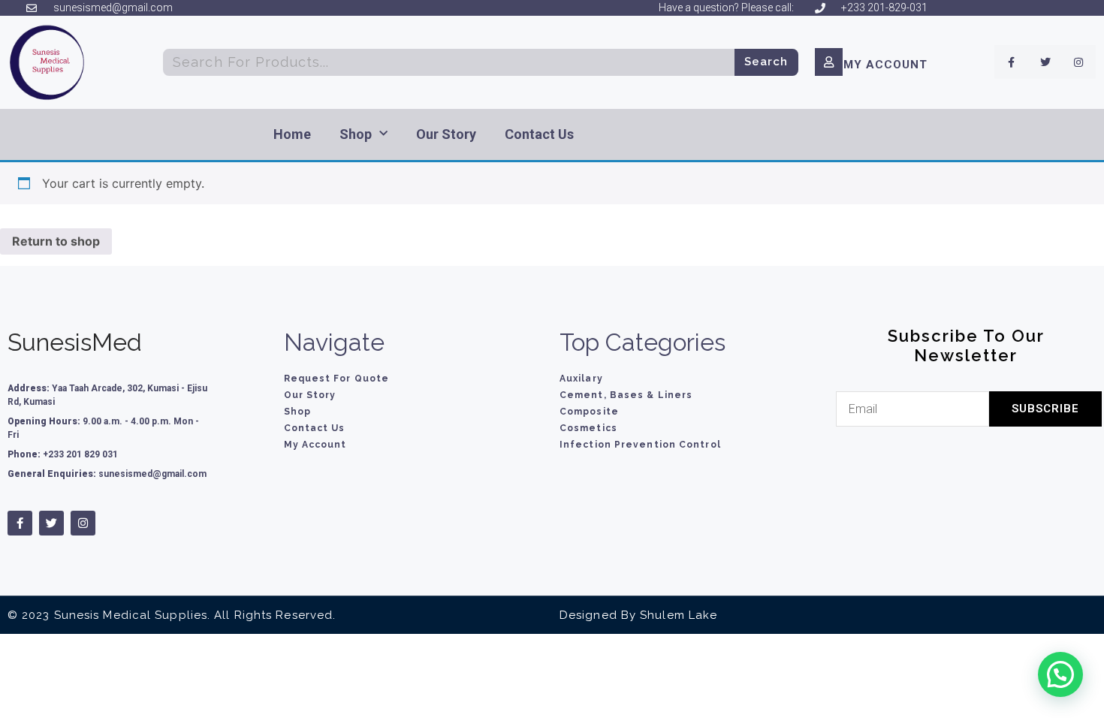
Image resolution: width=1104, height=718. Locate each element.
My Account (885, 64)
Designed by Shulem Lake (638, 615)
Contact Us (539, 134)
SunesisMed (75, 342)
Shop (355, 134)
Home (292, 134)
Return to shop (56, 241)
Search (766, 61)
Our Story (446, 134)
